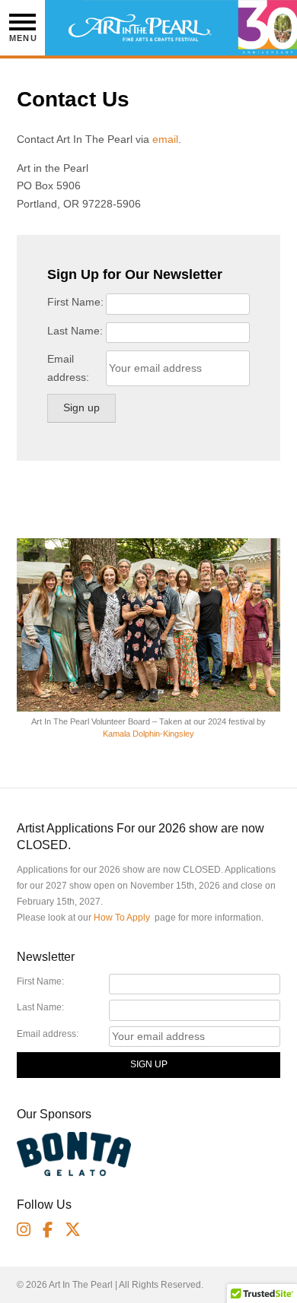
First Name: (75, 302)
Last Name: (75, 331)
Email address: (68, 368)
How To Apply (122, 917)
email (165, 139)
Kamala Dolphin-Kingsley (148, 733)
